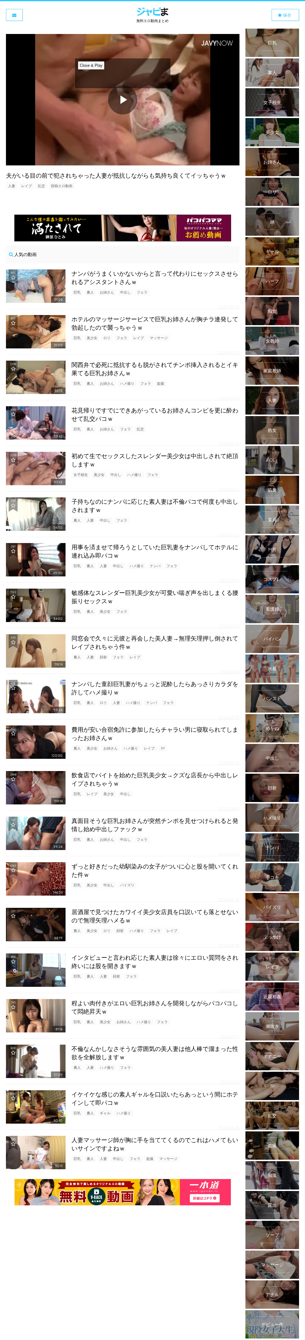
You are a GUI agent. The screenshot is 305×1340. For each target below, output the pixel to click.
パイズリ (127, 885)
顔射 (103, 657)
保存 (286, 15)
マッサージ (159, 338)
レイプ (26, 186)
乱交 (41, 186)
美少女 (92, 338)
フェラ (142, 292)
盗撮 (160, 383)
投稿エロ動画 (61, 186)
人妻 (11, 186)
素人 (90, 292)
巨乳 (77, 292)
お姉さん (107, 292)
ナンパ (155, 566)
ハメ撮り (127, 383)
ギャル (105, 1113)
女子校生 (81, 474)
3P (163, 748)
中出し (125, 292)
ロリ (107, 338)
